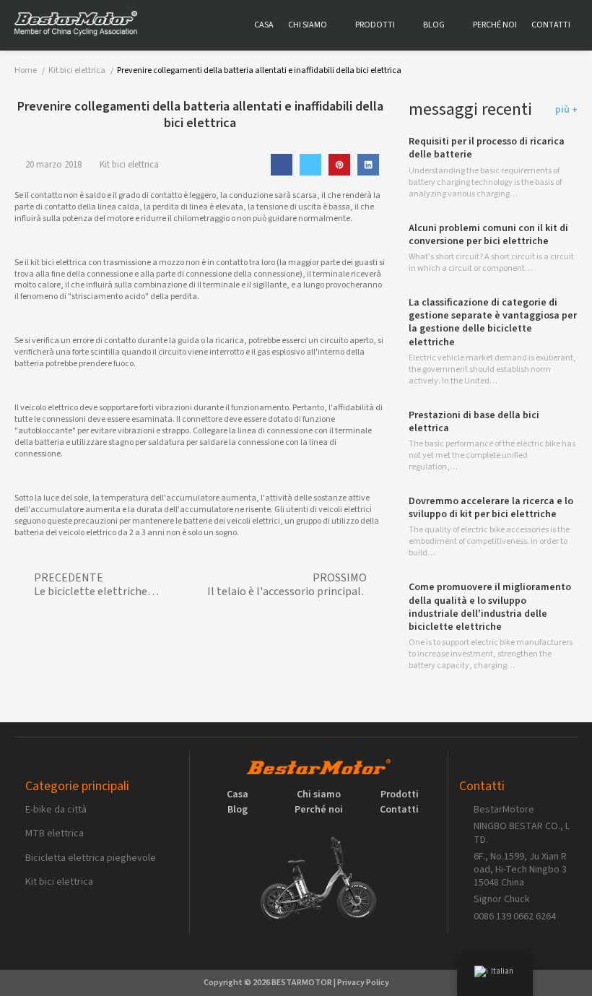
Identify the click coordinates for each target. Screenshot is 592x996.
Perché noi (495, 25)
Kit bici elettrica (129, 164)
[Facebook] (281, 165)
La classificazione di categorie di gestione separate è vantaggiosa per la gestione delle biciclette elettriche (493, 322)
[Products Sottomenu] (405, 25)
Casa (264, 25)
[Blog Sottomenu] (455, 25)
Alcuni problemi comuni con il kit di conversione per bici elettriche (488, 234)
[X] (310, 165)
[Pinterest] (339, 165)
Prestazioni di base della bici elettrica (474, 422)
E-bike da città (56, 809)
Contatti (550, 25)
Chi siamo (307, 25)
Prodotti (375, 25)
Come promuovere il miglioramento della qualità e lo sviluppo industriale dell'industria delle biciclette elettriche (490, 607)
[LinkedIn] (368, 165)
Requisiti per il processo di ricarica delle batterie (487, 148)
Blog (434, 25)
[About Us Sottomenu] (337, 25)
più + (566, 110)
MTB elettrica (54, 833)
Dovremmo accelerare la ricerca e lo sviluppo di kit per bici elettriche (491, 507)
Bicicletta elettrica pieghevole (90, 858)
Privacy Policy (363, 982)
